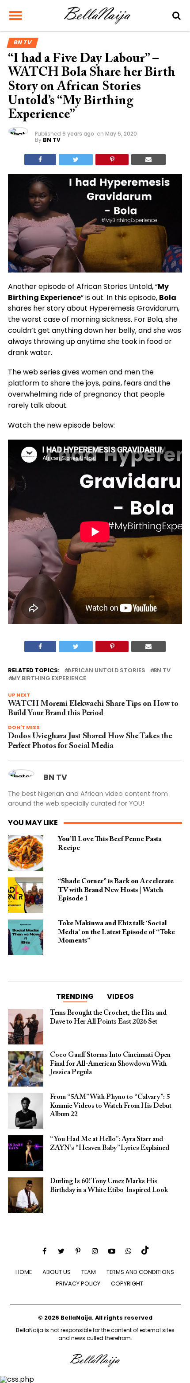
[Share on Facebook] (40, 159)
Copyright (127, 1283)
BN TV (52, 140)
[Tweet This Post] (76, 159)
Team (88, 1272)
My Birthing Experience (48, 679)
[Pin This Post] (111, 159)
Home (23, 1272)
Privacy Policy (78, 1283)
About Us (56, 1272)
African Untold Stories (106, 671)
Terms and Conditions (140, 1272)
